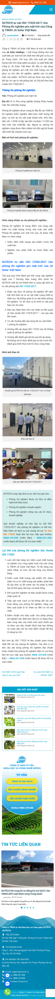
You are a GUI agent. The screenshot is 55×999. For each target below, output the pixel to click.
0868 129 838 (19, 978)
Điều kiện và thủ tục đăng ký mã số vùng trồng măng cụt (32, 731)
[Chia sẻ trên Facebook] (7, 39)
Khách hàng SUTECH (12, 19)
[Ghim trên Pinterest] (18, 39)
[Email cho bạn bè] (14, 39)
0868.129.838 (10, 538)
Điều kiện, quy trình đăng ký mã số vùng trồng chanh (34, 719)
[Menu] (51, 9)
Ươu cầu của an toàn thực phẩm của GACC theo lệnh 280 (33, 708)
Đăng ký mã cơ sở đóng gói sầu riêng (31, 695)
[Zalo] (7, 983)
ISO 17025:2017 (27, 286)
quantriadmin (13, 35)
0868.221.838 (44, 538)
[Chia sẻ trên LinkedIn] (21, 39)
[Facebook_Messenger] (7, 975)
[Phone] (7, 992)
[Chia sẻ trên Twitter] (11, 39)
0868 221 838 (19, 975)
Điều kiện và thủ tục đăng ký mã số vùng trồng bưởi (32, 742)
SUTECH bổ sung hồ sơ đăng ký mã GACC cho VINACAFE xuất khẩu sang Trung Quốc (25, 892)
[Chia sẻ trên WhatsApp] (3, 39)
